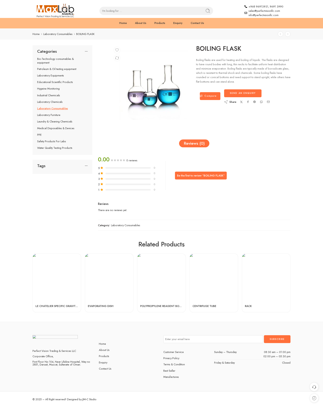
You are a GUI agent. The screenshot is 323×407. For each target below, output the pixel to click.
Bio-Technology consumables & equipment (55, 60)
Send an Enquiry (243, 93)
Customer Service (173, 352)
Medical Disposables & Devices (55, 128)
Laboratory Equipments (50, 75)
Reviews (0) (194, 143)
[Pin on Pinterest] (254, 101)
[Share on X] (241, 102)
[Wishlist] (117, 50)
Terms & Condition (174, 364)
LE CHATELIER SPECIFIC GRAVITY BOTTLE (57, 306)
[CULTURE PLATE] (287, 34)
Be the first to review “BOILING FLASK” (201, 175)
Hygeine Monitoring (48, 88)
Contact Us (197, 23)
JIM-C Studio (89, 399)
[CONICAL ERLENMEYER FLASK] (280, 34)
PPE (39, 135)
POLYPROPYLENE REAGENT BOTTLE (161, 306)
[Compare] (117, 58)
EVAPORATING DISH (100, 306)
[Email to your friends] (268, 101)
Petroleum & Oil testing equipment (56, 69)
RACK (248, 306)
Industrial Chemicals (48, 95)
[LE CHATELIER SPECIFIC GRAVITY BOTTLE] (57, 278)
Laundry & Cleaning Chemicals (54, 121)
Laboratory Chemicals (50, 102)
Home (123, 23)
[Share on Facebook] (248, 101)
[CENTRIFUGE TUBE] (214, 278)
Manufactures (171, 377)
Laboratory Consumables (58, 34)
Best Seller (169, 371)
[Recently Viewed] (314, 398)
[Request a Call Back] (314, 387)
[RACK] (266, 278)
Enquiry (177, 23)
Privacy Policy (171, 358)
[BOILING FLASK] (151, 85)
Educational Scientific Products (55, 82)
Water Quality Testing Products (54, 148)
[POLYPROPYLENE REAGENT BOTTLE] (161, 278)
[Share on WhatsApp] (261, 101)
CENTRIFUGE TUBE (204, 306)
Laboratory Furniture (48, 115)
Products (159, 23)
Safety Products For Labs (51, 141)
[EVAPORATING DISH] (109, 278)
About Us (140, 23)
